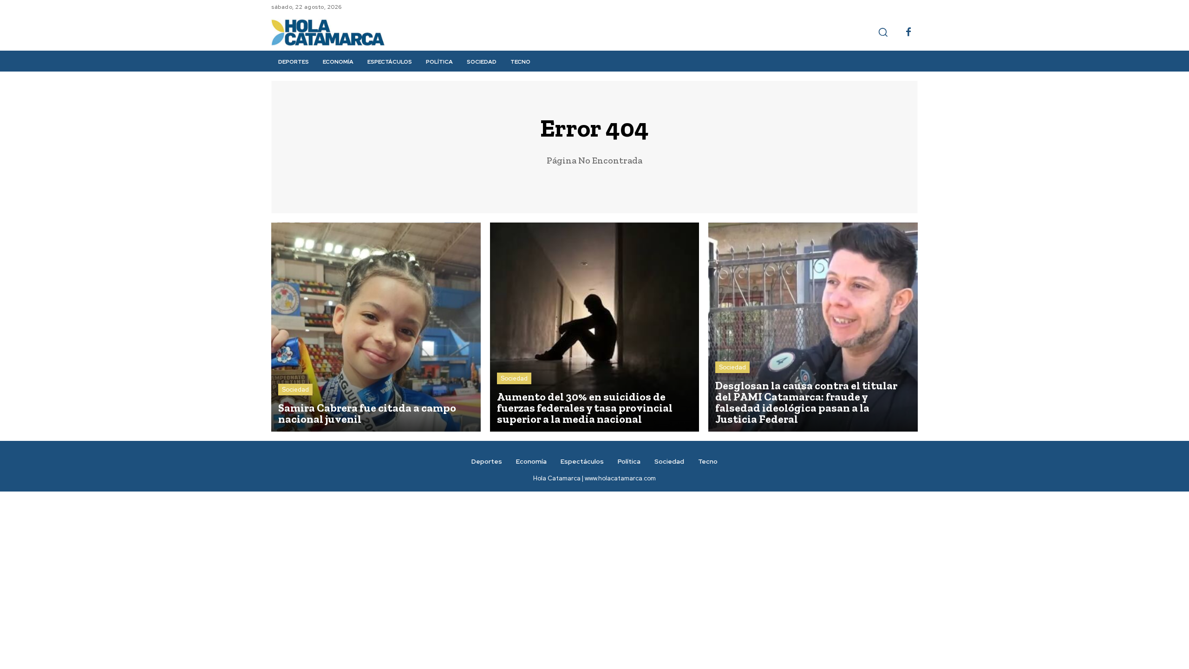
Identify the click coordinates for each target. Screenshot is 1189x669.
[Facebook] (908, 32)
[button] (883, 32)
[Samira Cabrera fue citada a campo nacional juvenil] (376, 327)
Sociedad (295, 390)
